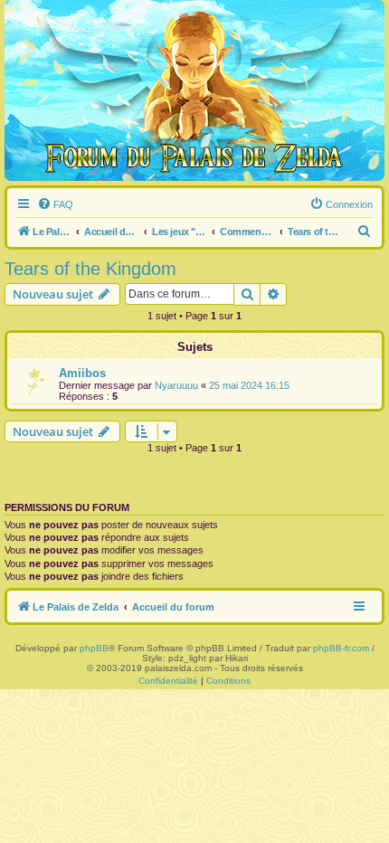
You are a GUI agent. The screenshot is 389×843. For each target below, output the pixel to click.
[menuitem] (55, 204)
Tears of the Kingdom (90, 269)
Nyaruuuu (176, 385)
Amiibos (82, 373)
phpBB (94, 648)
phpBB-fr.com (341, 648)
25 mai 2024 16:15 (249, 385)
